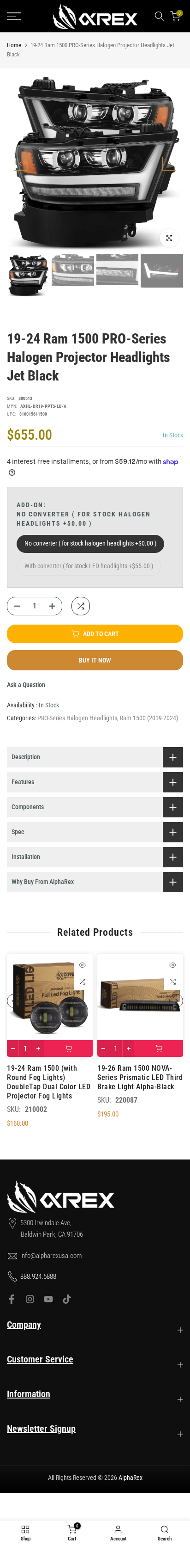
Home (14, 45)
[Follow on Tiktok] (66, 1299)
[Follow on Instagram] (30, 1299)
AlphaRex (130, 1477)
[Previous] (21, 164)
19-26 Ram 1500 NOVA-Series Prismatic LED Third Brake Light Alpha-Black (140, 1077)
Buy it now (95, 660)
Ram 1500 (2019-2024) (149, 718)
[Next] (169, 164)
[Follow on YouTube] (48, 1299)
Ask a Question (26, 684)
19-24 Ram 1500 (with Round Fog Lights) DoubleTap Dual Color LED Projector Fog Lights (48, 1082)
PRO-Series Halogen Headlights (77, 718)
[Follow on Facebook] (11, 1299)
